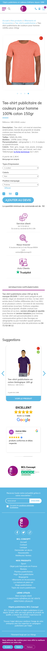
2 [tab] (21, 93)
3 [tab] (24, 93)
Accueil (5, 20)
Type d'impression (11, 164)
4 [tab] (28, 93)
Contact (23, 544)
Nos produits (16, 20)
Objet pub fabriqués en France (23, 566)
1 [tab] (17, 93)
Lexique (23, 547)
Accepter (8, 647)
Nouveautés (23, 553)
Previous (2, 373)
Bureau (23, 569)
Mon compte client (23, 596)
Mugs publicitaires (23, 585)
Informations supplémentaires (23, 287)
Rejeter (18, 647)
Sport (23, 563)
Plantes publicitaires (23, 571)
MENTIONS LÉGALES (23, 601)
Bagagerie (23, 577)
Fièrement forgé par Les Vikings (23, 635)
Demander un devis (23, 550)
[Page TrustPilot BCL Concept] (23, 471)
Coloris (6, 172)
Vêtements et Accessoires (23, 579)
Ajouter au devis (18, 200)
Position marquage (11, 181)
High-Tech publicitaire (23, 574)
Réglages (30, 647)
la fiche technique (22, 151)
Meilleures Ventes (23, 555)
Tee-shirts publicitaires (25, 23)
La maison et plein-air (23, 582)
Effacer (8, 187)
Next (44, 373)
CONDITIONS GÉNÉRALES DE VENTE (23, 598)
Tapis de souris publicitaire (23, 587)
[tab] (23, 287)
